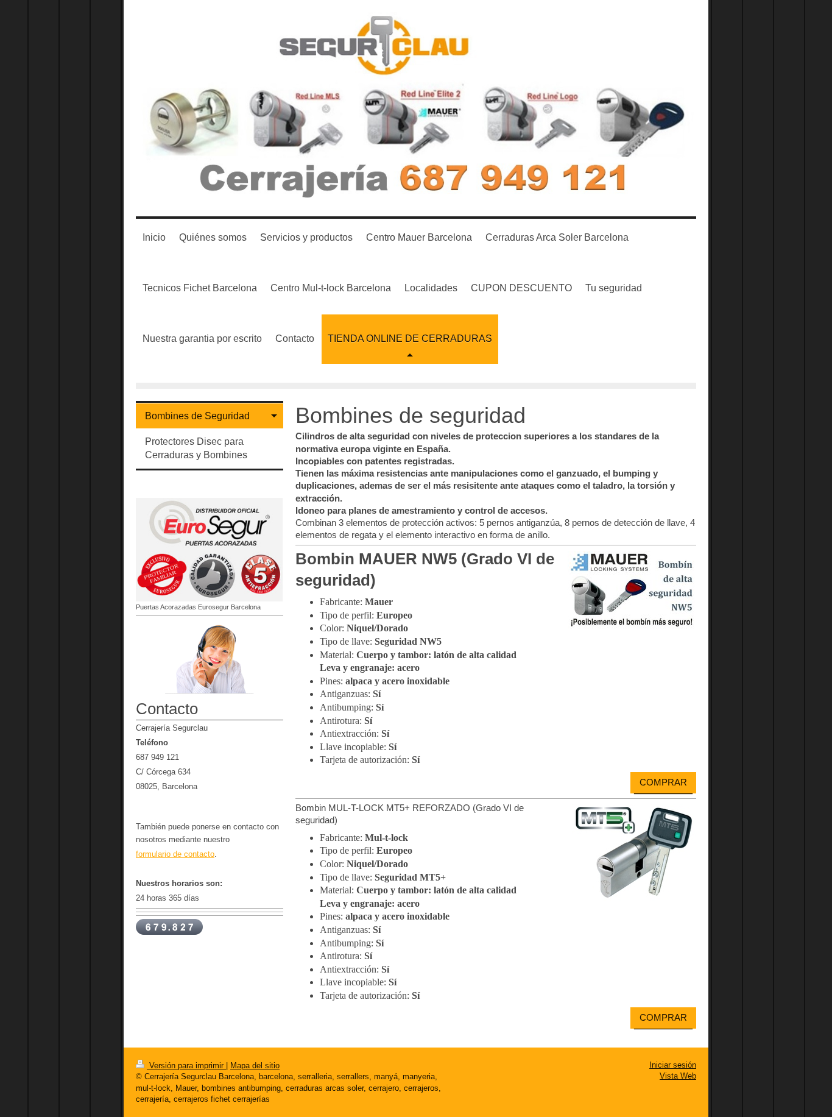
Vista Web (678, 1075)
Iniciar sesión (672, 1064)
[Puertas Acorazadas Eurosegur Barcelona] (209, 550)
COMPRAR (663, 782)
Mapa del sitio (255, 1065)
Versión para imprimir (186, 1065)
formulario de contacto (175, 854)
